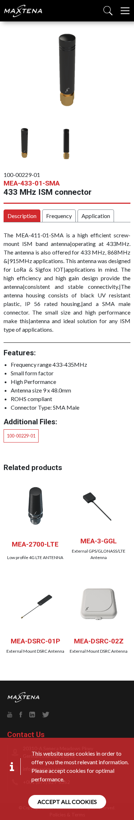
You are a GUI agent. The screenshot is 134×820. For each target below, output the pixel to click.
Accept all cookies (67, 801)
